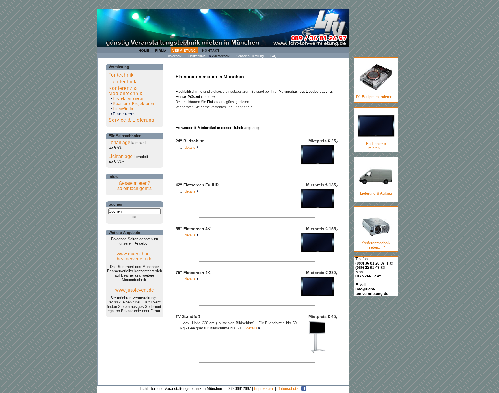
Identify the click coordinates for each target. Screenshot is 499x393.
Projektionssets (128, 98)
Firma (161, 50)
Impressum (263, 388)
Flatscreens (124, 114)
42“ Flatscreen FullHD (197, 184)
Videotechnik (221, 56)
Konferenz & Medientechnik (125, 91)
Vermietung (184, 50)
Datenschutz (287, 388)
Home (144, 50)
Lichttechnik (196, 56)
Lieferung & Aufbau (376, 193)
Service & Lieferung (250, 56)
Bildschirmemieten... (376, 145)
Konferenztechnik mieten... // (375, 245)
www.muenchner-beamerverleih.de (134, 256)
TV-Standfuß (188, 316)
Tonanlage (119, 142)
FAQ (273, 56)
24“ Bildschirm (190, 141)
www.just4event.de (134, 290)
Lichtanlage (121, 156)
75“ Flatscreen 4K (193, 272)
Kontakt (211, 50)
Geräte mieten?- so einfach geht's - (134, 186)
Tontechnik (174, 56)
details (191, 147)
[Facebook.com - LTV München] (303, 388)
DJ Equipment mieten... (376, 97)
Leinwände (123, 109)
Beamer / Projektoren (133, 103)
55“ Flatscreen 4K (193, 228)
